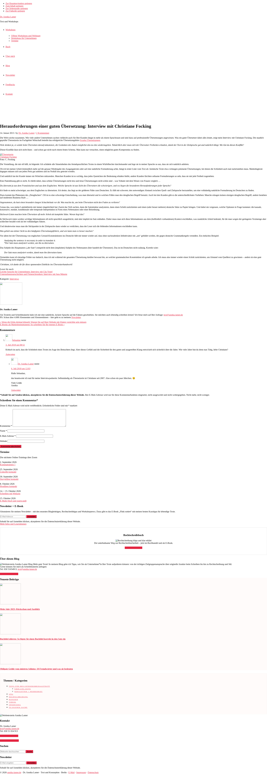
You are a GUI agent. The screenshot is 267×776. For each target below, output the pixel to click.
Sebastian (16, 340)
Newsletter (76, 317)
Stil (11, 694)
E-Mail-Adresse (8, 436)
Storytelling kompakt (9, 479)
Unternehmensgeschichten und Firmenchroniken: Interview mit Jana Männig (33, 274)
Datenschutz (93, 772)
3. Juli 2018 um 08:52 (15, 345)
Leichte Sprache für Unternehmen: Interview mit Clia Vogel (26, 272)
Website (3, 441)
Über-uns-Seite (22, 689)
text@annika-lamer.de (173, 315)
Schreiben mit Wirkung (10, 493)
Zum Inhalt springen (14, 6)
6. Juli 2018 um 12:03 (20, 368)
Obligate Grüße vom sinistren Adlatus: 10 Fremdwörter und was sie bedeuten (36, 669)
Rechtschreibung (18, 697)
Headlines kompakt (8, 486)
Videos (12, 702)
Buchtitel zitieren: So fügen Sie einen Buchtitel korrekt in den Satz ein (32, 639)
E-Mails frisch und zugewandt (13, 501)
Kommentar (6, 426)
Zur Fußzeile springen (15, 11)
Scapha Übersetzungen (90, 140)
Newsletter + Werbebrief (28, 691)
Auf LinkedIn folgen (9, 574)
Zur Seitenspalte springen (17, 8)
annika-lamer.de (14, 772)
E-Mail (71, 772)
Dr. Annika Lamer (8, 17)
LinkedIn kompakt (8, 472)
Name (3, 431)
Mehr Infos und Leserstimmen (13, 524)
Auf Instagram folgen (9, 740)
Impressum (81, 772)
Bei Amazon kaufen (133, 548)
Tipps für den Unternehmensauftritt (29, 686)
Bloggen (13, 699)
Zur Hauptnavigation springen (19, 3)
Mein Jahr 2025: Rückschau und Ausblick (20, 609)
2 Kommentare (42, 133)
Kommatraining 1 (7, 464)
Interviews (14, 279)
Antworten (10, 354)
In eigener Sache (18, 707)
